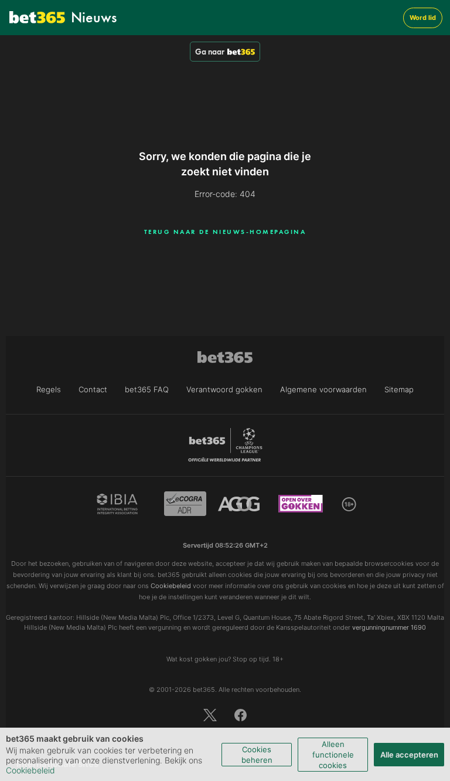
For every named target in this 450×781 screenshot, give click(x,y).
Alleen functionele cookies (333, 754)
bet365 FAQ (147, 389)
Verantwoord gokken (224, 389)
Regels (48, 389)
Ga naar (209, 51)
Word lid (423, 17)
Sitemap (399, 389)
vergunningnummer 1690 (389, 627)
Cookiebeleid (30, 770)
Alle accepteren (409, 754)
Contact (93, 389)
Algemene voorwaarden (323, 389)
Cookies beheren (256, 755)
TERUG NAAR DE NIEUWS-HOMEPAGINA (225, 231)
